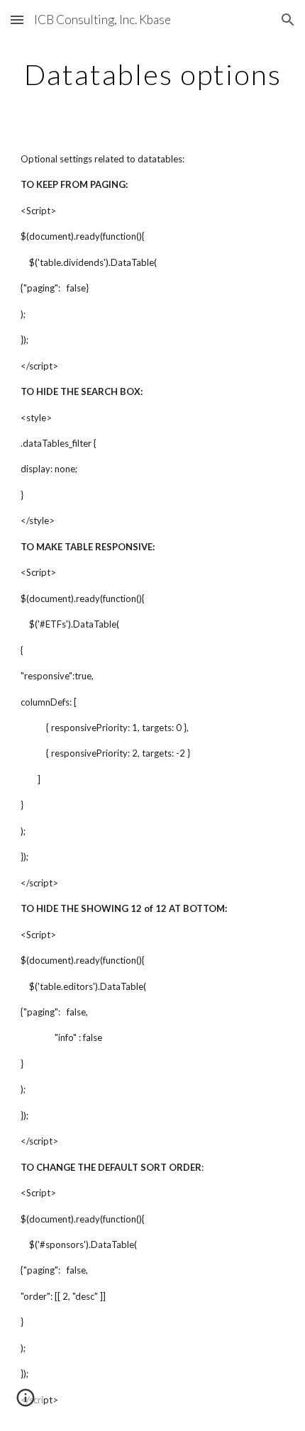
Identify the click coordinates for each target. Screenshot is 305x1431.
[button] (17, 19)
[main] (153, 74)
